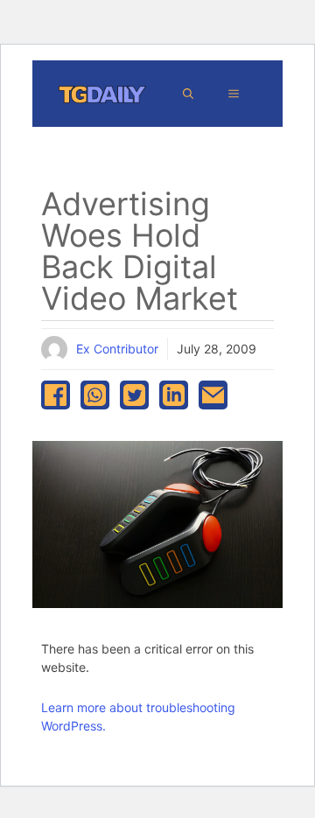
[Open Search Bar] (188, 93)
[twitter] (134, 395)
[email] (213, 395)
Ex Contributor (117, 348)
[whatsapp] (94, 395)
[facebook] (55, 395)
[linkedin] (173, 395)
